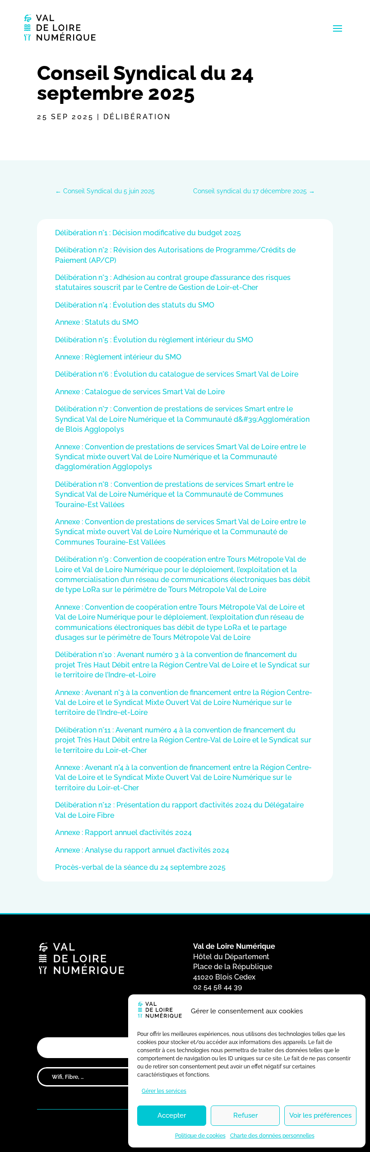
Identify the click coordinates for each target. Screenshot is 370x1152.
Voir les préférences (320, 1115)
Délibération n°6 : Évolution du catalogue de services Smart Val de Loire (176, 374)
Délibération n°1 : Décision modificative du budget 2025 (148, 233)
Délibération (137, 116)
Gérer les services (164, 1091)
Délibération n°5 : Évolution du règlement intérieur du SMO (154, 340)
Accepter (171, 1115)
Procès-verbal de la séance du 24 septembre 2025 (140, 867)
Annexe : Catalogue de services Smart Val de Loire (140, 391)
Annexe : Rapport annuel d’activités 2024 (123, 832)
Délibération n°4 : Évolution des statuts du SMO (134, 305)
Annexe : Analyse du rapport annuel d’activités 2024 (142, 850)
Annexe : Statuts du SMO (97, 322)
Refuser (245, 1115)
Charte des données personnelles (272, 1136)
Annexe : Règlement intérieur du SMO (118, 357)
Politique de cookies (200, 1136)
